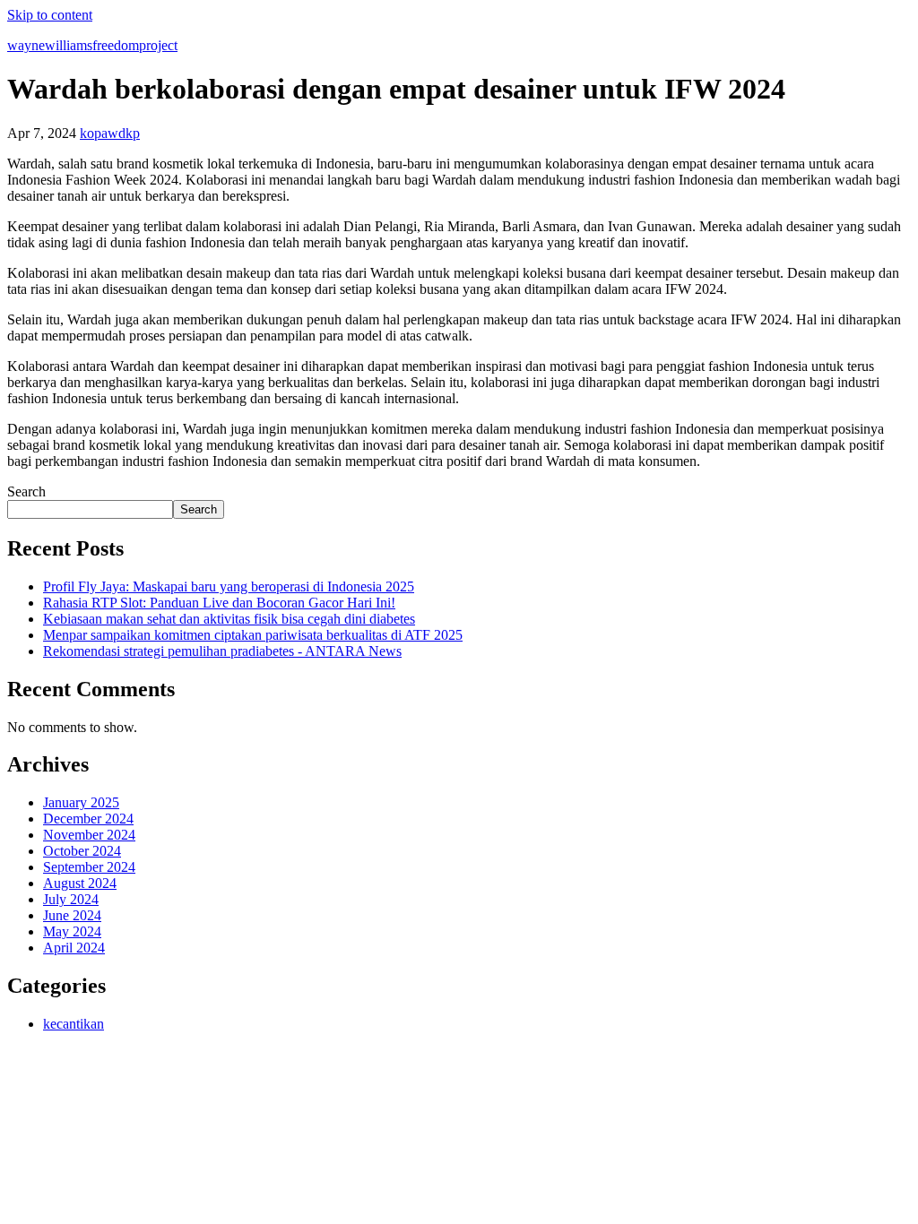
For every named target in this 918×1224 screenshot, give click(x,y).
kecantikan (73, 1023)
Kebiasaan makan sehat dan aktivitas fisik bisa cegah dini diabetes (229, 618)
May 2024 (72, 931)
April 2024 (74, 947)
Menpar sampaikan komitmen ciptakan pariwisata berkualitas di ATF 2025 (253, 634)
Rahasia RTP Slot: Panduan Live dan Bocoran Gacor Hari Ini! (219, 602)
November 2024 (89, 834)
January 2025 (81, 802)
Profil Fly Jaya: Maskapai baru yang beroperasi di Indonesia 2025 (228, 586)
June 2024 (72, 915)
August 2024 (80, 883)
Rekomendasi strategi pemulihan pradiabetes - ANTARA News (222, 651)
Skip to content (49, 14)
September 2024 (89, 867)
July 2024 (71, 899)
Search (26, 491)
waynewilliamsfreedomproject (92, 45)
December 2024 (88, 818)
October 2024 (82, 850)
